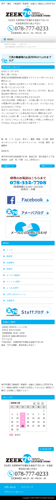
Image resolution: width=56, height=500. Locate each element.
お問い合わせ (10, 487)
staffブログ (24, 44)
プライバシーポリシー (14, 492)
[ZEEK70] (28, 16)
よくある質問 (12, 288)
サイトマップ (27, 487)
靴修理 (9, 256)
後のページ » (47, 166)
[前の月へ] (33, 403)
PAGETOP (47, 449)
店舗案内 (10, 300)
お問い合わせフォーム (16, 294)
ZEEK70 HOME (10, 44)
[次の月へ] (43, 403)
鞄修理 (9, 269)
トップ (9, 250)
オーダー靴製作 (13, 275)
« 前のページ (9, 166)
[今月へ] (38, 403)
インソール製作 (13, 281)
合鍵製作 (10, 262)
